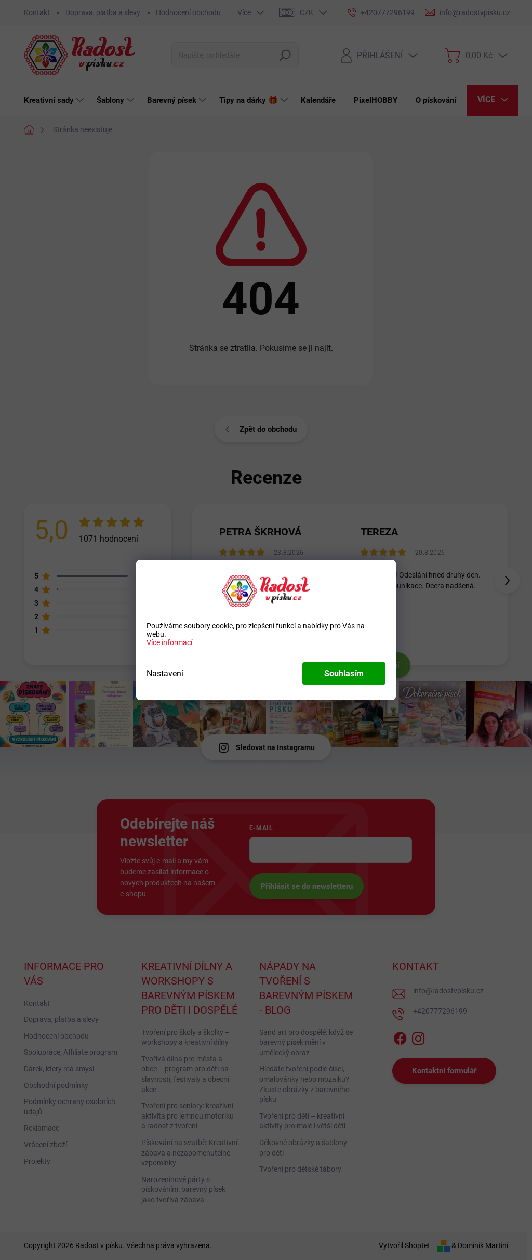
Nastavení (165, 673)
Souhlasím (344, 673)
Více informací (169, 642)
